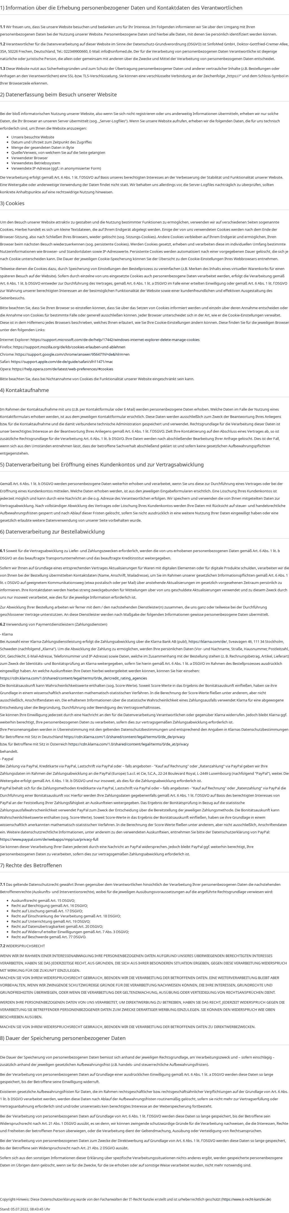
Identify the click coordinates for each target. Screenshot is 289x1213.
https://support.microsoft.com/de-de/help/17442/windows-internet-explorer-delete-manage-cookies (115, 339)
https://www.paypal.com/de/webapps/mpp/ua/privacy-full (49, 839)
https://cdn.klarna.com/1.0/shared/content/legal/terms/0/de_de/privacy (124, 736)
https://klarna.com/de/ (208, 641)
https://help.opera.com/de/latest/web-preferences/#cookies (62, 368)
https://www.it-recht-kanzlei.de (246, 1199)
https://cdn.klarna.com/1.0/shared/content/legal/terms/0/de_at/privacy (128, 744)
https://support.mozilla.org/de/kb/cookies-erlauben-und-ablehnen (69, 346)
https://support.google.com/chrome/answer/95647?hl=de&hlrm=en (72, 354)
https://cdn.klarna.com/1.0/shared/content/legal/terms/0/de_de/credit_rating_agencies (73, 678)
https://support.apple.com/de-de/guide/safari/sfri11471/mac (62, 361)
